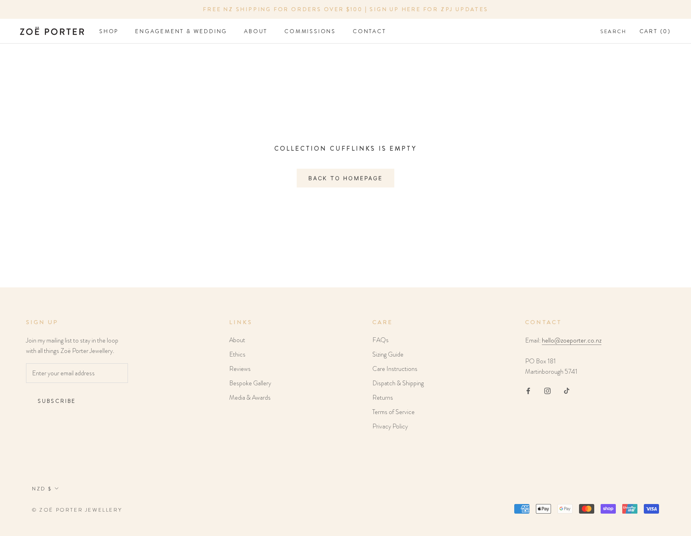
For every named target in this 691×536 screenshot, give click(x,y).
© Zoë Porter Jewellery (77, 510)
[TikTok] (566, 390)
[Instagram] (547, 390)
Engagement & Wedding (181, 31)
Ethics (237, 354)
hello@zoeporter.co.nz (571, 340)
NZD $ (42, 488)
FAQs (380, 340)
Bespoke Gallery (250, 383)
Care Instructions (394, 368)
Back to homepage (345, 178)
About (256, 31)
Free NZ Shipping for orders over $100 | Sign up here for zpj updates (345, 9)
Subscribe (57, 401)
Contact (369, 31)
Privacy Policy (390, 426)
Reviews (240, 368)
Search (613, 31)
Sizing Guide (387, 354)
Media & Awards (250, 397)
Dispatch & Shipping (398, 383)
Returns (382, 397)
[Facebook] (528, 390)
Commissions (310, 31)
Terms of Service (393, 411)
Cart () (655, 31)
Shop (108, 31)
